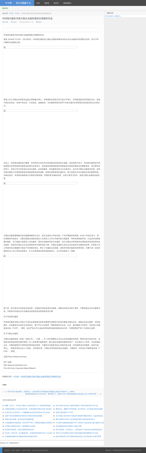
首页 (38, 3)
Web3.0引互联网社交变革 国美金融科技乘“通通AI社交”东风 (77, 433)
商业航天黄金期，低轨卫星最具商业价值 (19, 429)
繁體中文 (118, 16)
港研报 (46, 3)
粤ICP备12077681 (135, 450)
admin (15, 22)
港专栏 (56, 3)
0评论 (40, 22)
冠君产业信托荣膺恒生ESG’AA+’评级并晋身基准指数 (23, 416)
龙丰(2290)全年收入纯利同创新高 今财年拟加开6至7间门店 (77, 405)
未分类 (17, 13)
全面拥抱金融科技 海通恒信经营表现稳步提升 (21, 436)
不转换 (107, 16)
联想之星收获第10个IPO (64, 412)
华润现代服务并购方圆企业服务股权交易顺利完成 (27, 18)
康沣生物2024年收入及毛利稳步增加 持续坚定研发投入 (75, 419)
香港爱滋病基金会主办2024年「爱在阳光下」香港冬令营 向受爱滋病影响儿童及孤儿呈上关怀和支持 (60, 394)
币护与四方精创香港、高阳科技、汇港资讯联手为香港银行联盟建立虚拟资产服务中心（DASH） (42, 391)
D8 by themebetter (42, 450)
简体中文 (112, 16)
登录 (6, 443)
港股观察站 (67, 3)
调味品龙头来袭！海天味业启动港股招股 (19, 419)
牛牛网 (17, 3)
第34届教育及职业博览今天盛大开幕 (69, 426)
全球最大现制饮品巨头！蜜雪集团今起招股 (20, 426)
